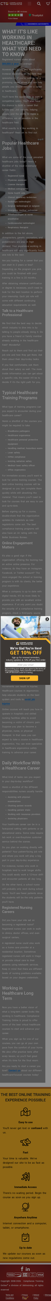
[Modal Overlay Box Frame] (25, 650)
